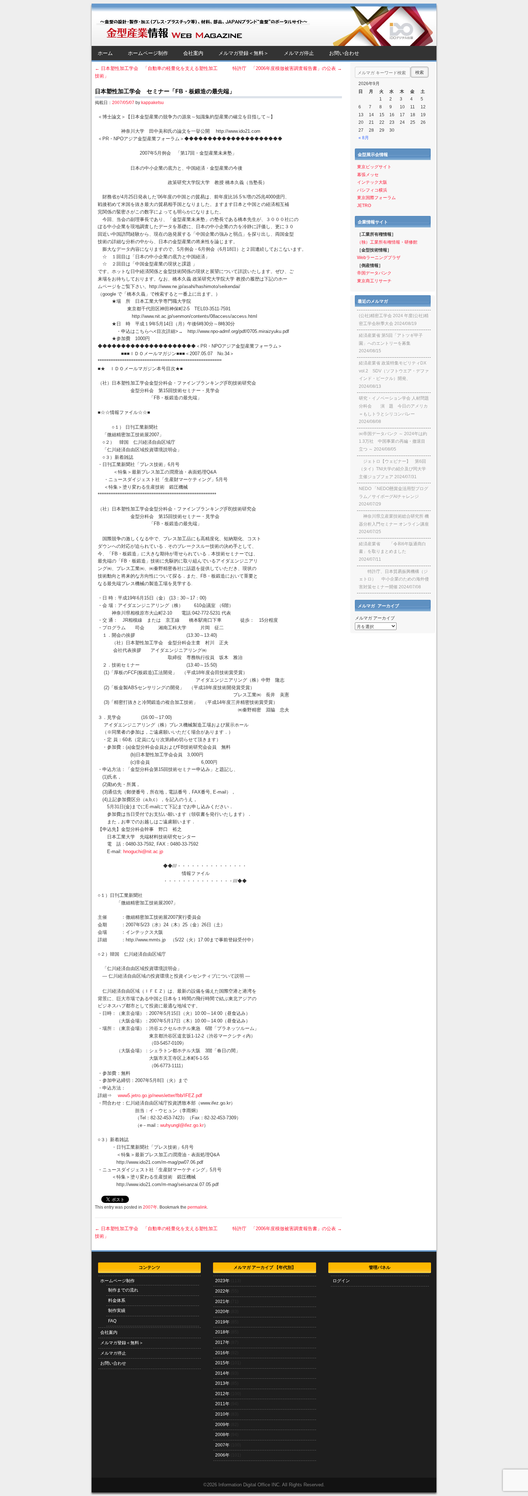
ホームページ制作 (148, 53)
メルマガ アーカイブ (375, 618)
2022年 (222, 1291)
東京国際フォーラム (376, 197)
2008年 (222, 1434)
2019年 (222, 1322)
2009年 (222, 1424)
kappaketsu (152, 102)
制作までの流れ (123, 1290)
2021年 (222, 1301)
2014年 (222, 1373)
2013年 (222, 1383)
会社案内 (193, 53)
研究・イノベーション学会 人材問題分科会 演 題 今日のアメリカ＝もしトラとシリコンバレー (394, 406)
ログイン (341, 1280)
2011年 (222, 1403)
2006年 (222, 1455)
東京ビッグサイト (374, 166)
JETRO (364, 205)
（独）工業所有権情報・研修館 (387, 242)
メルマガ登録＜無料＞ (243, 53)
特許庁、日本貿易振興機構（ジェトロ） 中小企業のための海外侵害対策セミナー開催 (394, 579)
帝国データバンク (374, 273)
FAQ (112, 1320)
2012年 (222, 1393)
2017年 (222, 1342)
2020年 (222, 1311)
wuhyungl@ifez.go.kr (182, 1125)
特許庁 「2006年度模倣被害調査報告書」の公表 (287, 68)
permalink (197, 1207)
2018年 (222, 1332)
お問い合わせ (344, 53)
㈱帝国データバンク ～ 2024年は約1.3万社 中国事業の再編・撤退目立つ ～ (393, 441)
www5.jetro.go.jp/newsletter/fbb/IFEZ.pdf (160, 1095)
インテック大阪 (372, 182)
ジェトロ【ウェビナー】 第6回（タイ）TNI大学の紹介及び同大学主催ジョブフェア (392, 469)
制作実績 (116, 1310)
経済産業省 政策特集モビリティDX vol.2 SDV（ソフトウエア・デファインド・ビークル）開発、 (394, 371)
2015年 (222, 1362)
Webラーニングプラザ (378, 257)
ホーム (105, 53)
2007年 (150, 1207)
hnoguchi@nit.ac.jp (143, 851)
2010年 (222, 1414)
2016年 (222, 1352)
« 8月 (363, 137)
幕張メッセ (368, 174)
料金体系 (116, 1300)
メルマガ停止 (299, 53)
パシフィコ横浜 (372, 190)
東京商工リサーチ (374, 280)
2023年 (222, 1280)
